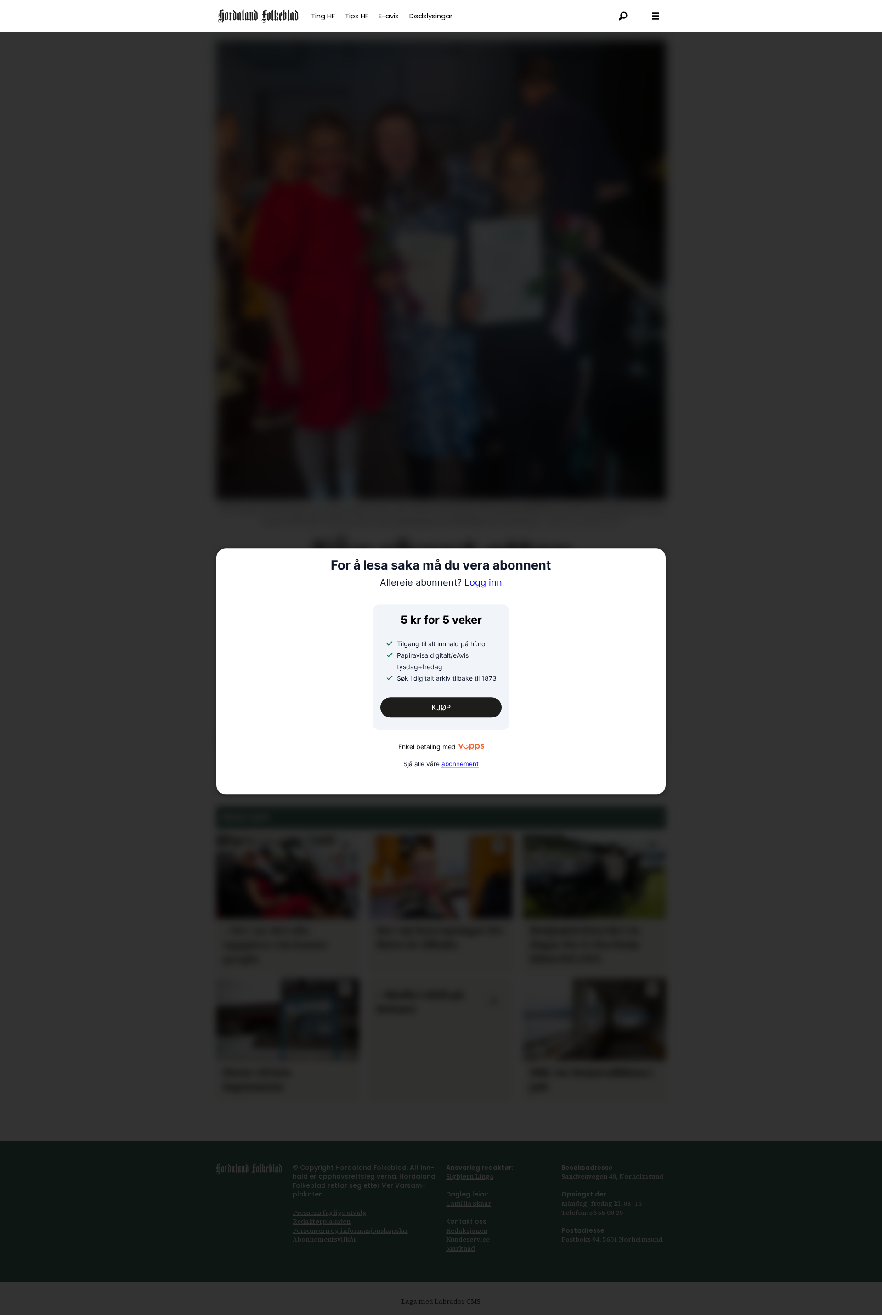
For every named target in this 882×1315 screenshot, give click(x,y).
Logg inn (441, 582)
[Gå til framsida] (258, 16)
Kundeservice (468, 1239)
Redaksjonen (466, 1230)
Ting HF (323, 16)
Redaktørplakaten (322, 1221)
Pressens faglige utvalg (330, 1212)
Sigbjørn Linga (469, 1176)
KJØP (441, 707)
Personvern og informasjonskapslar (350, 1230)
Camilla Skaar (468, 1203)
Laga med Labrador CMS (441, 1301)
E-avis (389, 16)
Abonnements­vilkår (324, 1239)
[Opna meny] (655, 16)
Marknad (460, 1248)
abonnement (460, 764)
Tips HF (356, 16)
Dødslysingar (430, 16)
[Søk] (623, 16)
